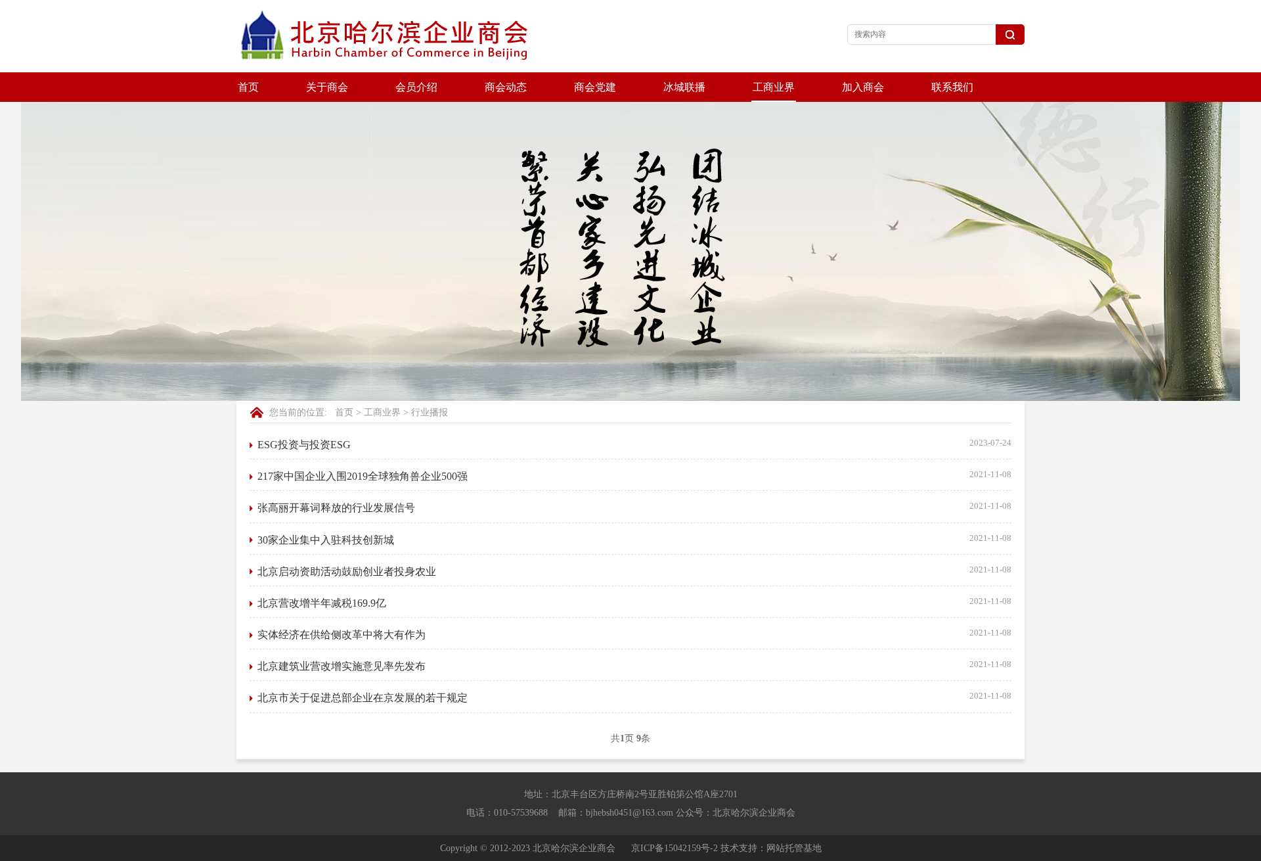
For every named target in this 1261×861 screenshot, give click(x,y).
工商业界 (774, 87)
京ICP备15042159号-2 (674, 848)
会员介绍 (416, 87)
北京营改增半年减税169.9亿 (321, 603)
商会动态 (506, 87)
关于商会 (327, 87)
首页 (248, 87)
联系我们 (952, 87)
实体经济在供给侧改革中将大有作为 (341, 634)
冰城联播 (684, 87)
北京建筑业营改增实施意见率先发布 (341, 666)
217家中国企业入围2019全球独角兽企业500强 (362, 476)
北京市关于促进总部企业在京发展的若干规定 (362, 697)
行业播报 (429, 412)
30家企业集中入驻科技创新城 (325, 540)
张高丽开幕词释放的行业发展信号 (336, 507)
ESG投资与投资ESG (304, 444)
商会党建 (595, 87)
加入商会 (863, 87)
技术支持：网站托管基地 (771, 848)
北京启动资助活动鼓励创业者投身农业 (346, 571)
